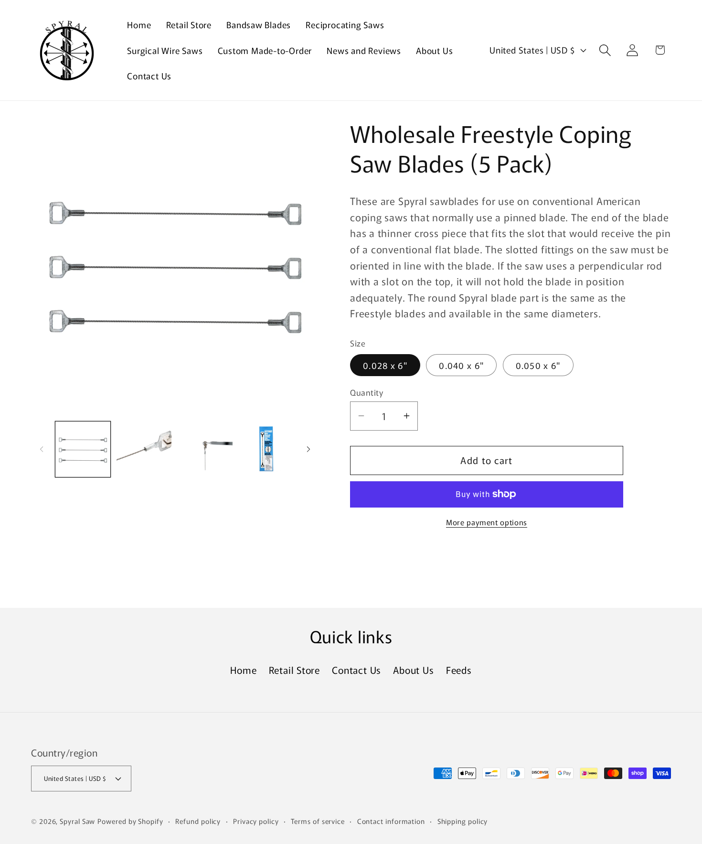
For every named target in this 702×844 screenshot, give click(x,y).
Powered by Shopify (130, 821)
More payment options (486, 522)
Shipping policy (462, 821)
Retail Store (294, 670)
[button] (605, 50)
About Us (413, 670)
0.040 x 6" (461, 364)
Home (243, 670)
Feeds (459, 670)
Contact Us (356, 670)
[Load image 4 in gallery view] (266, 449)
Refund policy (198, 821)
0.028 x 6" (385, 364)
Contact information (391, 821)
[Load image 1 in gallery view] (82, 449)
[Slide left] (41, 449)
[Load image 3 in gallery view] (205, 449)
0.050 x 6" (538, 364)
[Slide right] (308, 449)
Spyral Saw (77, 821)
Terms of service (318, 821)
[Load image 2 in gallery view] (144, 449)
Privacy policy (256, 821)
